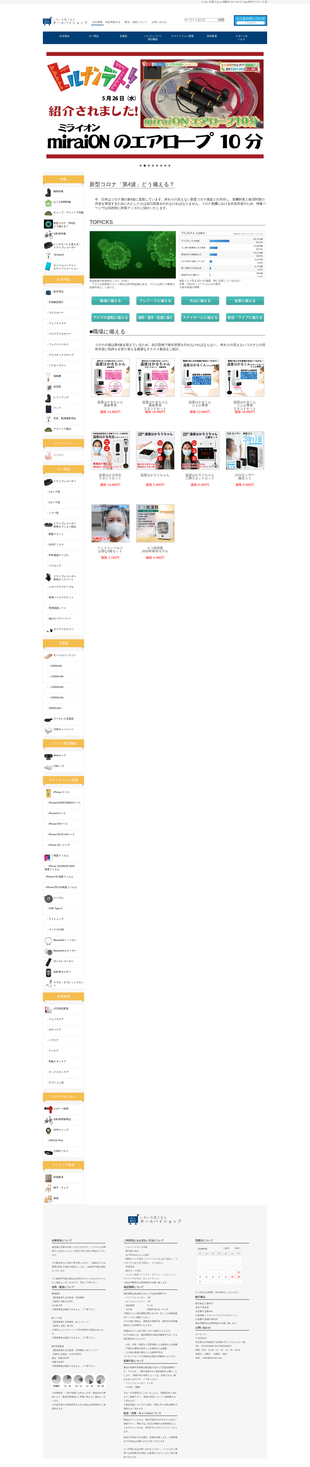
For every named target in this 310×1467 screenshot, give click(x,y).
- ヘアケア (51, 1040)
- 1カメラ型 (52, 491)
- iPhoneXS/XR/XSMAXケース (62, 802)
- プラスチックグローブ (59, 354)
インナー (58, 455)
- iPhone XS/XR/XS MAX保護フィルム (59, 868)
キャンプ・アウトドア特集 (68, 212)
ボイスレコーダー (63, 961)
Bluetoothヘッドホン (65, 940)
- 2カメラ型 (52, 502)
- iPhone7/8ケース (56, 823)
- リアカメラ (52, 565)
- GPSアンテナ (54, 544)
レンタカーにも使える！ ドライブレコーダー (67, 246)
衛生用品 (58, 291)
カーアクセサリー (63, 629)
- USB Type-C (53, 908)
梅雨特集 (58, 191)
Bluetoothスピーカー (65, 950)
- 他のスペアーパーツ (57, 618)
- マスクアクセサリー (57, 333)
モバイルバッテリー (64, 655)
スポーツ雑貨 (61, 1108)
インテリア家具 (63, 1165)
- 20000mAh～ (54, 708)
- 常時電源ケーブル (56, 555)
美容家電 (212, 36)
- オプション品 (54, 1082)
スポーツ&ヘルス (241, 38)
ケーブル (58, 897)
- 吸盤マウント (54, 534)
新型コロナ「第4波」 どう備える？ (65, 225)
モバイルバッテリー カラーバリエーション (66, 267)
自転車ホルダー (62, 971)
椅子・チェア (61, 1187)
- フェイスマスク (55, 323)
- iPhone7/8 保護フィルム (58, 876)
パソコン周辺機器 (63, 743)
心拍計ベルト (61, 1150)
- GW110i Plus (53, 1140)
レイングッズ (61, 397)
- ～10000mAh (54, 676)
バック (57, 407)
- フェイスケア (54, 1019)
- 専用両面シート (55, 608)
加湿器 (57, 386)
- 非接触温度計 (54, 302)
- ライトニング (54, 918)
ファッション (63, 443)
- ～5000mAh (53, 665)
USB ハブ (58, 765)
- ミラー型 (51, 512)
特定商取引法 (112, 22)
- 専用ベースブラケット (59, 597)
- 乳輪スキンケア (55, 1061)
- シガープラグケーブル (59, 586)
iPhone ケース (61, 792)
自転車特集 (59, 233)
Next (271, 104)
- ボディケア (52, 1029)
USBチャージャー (63, 729)
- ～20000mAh (54, 697)
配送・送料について (136, 22)
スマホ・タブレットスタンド (68, 984)
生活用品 (64, 36)
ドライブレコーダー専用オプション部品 (64, 525)
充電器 (123, 36)
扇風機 (57, 376)
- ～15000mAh (54, 686)
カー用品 (94, 36)
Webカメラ (59, 755)
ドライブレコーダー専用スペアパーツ (64, 578)
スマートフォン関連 (182, 36)
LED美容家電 (60, 1008)
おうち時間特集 (62, 201)
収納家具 (58, 1177)
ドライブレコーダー (64, 481)
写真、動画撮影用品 (64, 418)
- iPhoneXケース (55, 813)
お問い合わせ (159, 22)
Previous (38, 104)
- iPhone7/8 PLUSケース (59, 834)
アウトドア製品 (62, 428)
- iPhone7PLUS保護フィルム (60, 887)
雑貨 (55, 1198)
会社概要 (97, 22)
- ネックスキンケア (56, 1071)
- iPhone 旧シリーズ (57, 844)
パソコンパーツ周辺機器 (153, 38)
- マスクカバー (54, 312)
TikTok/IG (58, 254)
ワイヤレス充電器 (63, 718)
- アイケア (51, 1050)
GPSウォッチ (61, 1129)
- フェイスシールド (56, 344)
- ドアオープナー (55, 365)
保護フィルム (61, 855)
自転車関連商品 (62, 1119)
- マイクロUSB (54, 929)
